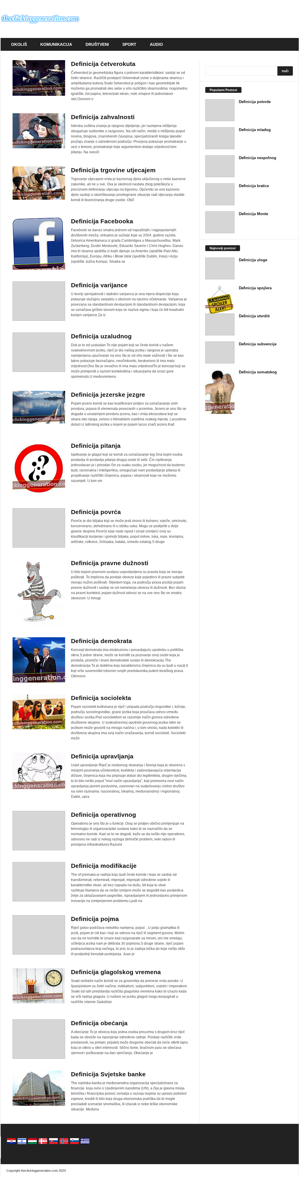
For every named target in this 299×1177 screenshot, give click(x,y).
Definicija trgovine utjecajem (113, 170)
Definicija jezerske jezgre (108, 394)
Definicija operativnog (103, 814)
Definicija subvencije (258, 344)
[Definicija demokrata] (39, 659)
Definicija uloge (253, 260)
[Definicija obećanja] (39, 1039)
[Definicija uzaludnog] (39, 352)
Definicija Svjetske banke (108, 1074)
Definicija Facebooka (102, 221)
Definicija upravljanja (102, 756)
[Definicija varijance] (39, 301)
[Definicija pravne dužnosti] (39, 592)
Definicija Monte (253, 214)
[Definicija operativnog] (39, 830)
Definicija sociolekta (101, 697)
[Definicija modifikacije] (39, 881)
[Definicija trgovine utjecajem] (39, 183)
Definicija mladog (255, 130)
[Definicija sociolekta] (39, 711)
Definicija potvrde (255, 102)
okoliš (19, 44)
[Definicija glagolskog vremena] (39, 985)
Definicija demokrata (101, 641)
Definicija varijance (99, 285)
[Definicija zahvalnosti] (39, 130)
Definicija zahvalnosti (103, 117)
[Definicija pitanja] (39, 469)
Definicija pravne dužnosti (109, 563)
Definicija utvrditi (254, 316)
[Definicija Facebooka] (39, 243)
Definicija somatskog (258, 372)
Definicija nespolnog (257, 158)
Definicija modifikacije (104, 865)
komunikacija (56, 44)
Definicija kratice (254, 186)
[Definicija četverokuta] (39, 78)
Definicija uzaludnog (101, 336)
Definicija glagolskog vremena (116, 972)
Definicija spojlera (255, 288)
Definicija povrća (96, 512)
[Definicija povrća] (39, 528)
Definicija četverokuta (103, 63)
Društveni (97, 44)
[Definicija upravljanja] (39, 771)
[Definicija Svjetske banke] (39, 1088)
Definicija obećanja (99, 1023)
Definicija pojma (95, 918)
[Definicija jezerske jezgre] (39, 407)
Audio (156, 44)
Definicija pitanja (96, 445)
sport (129, 44)
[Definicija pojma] (39, 935)
